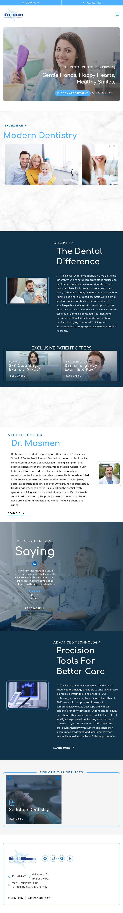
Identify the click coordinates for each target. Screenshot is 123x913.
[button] (117, 14)
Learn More (15, 819)
